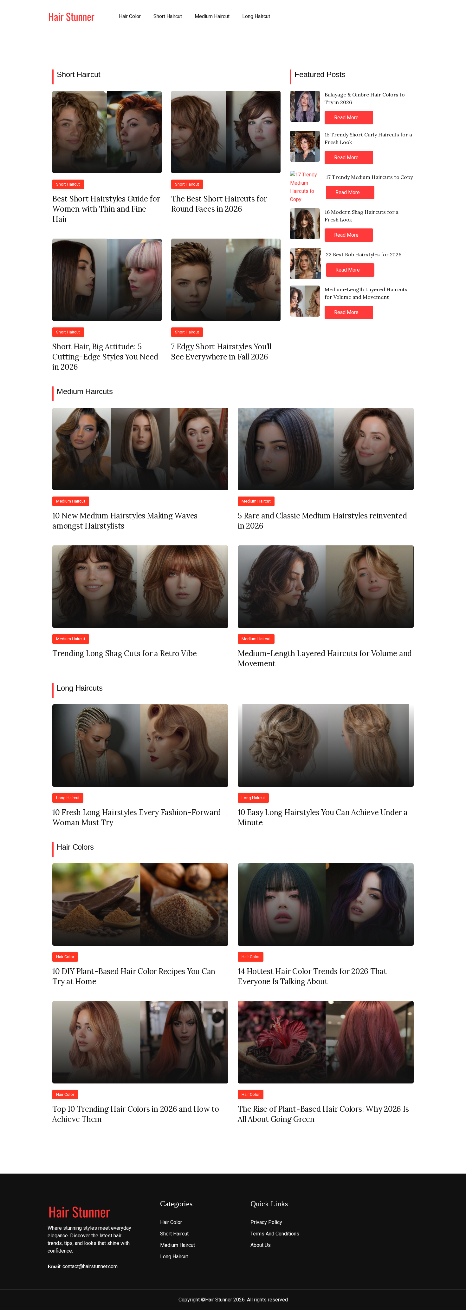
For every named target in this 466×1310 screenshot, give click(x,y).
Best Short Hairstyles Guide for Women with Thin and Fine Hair (106, 209)
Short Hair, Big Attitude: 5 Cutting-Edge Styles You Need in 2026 (105, 357)
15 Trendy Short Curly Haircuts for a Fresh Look (368, 138)
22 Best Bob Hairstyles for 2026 (363, 254)
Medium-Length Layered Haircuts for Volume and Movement (366, 293)
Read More (347, 118)
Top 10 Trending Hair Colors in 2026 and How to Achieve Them (135, 1114)
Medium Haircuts (85, 391)
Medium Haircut (212, 16)
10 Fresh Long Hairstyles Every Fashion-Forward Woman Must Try (136, 817)
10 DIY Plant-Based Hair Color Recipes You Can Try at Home (133, 976)
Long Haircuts (80, 688)
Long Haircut (256, 16)
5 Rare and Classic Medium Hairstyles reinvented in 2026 (322, 521)
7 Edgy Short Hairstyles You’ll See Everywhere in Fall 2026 (221, 352)
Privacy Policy (266, 1222)
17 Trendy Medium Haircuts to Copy (369, 177)
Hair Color (130, 16)
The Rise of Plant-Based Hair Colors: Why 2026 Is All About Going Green (323, 1114)
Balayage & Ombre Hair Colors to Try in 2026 (365, 98)
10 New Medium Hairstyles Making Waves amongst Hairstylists (124, 521)
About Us (260, 1245)
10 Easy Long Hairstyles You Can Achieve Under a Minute (323, 817)
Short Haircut (167, 16)
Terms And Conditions (274, 1234)
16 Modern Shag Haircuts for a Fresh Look (361, 216)
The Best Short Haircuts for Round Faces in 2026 (219, 204)
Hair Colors (75, 847)
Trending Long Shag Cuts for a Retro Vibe (124, 653)
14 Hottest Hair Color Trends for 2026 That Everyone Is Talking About (312, 976)
